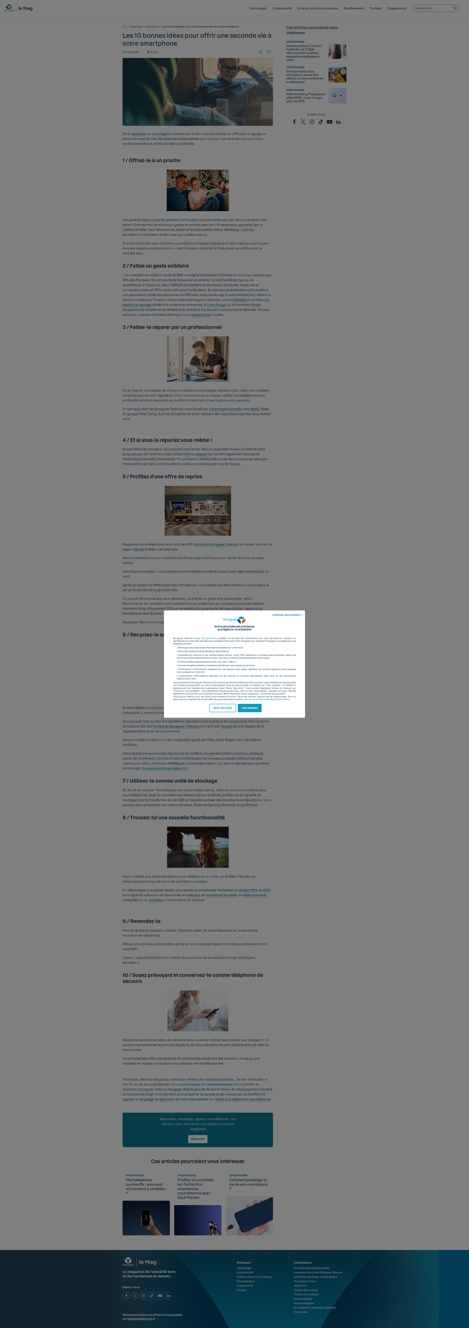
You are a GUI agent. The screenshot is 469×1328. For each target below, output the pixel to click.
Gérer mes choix (222, 708)
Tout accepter (250, 708)
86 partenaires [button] (209, 638)
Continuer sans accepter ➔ (287, 615)
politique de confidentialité (256, 699)
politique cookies (281, 699)
